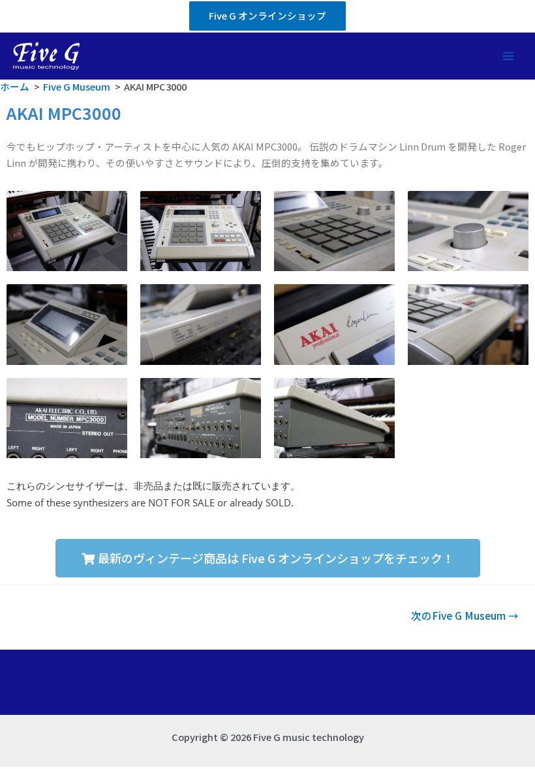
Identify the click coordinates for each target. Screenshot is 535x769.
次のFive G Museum (465, 615)
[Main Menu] (508, 56)
